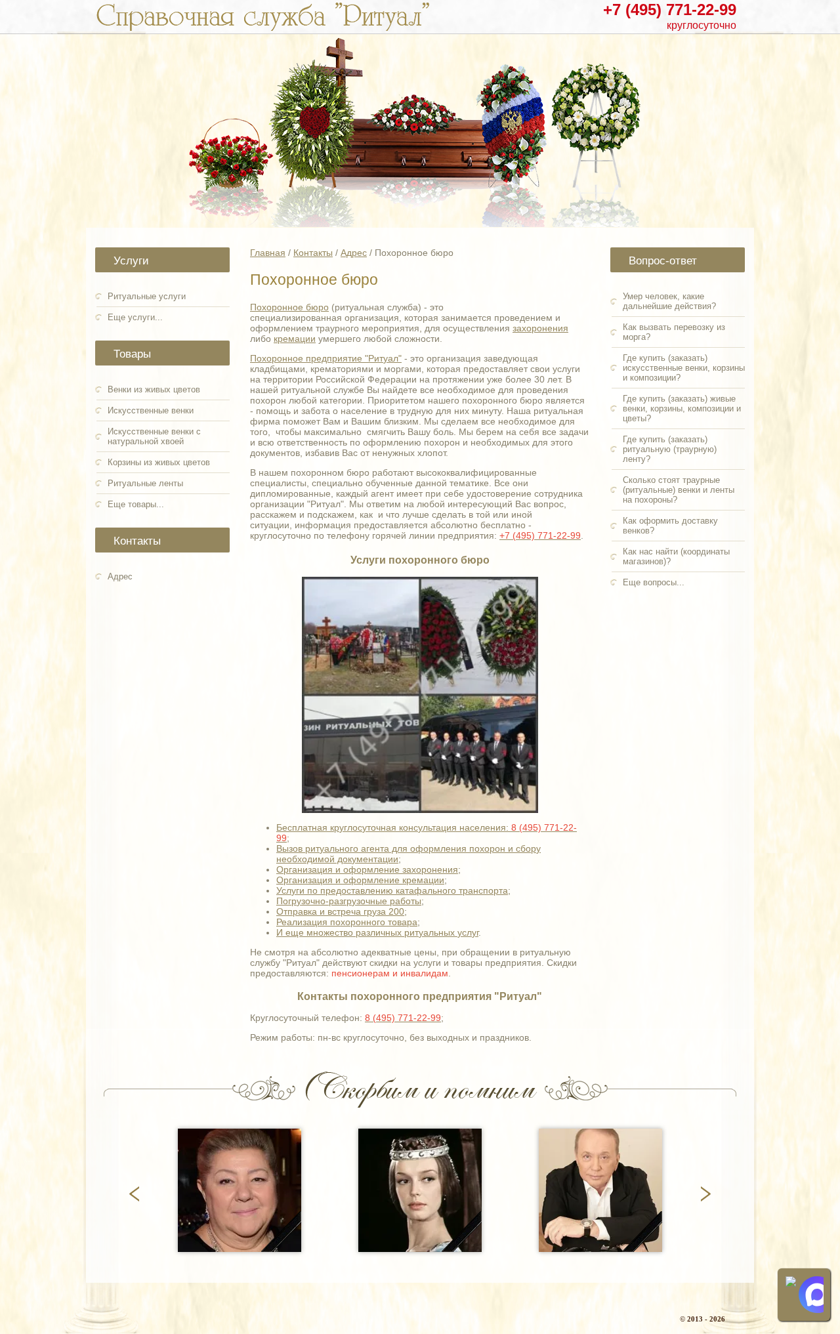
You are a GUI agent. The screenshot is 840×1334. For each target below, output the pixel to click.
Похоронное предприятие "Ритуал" (326, 358)
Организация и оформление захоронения (367, 869)
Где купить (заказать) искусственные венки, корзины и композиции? (684, 368)
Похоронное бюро (289, 307)
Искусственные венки (151, 410)
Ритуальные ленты (145, 483)
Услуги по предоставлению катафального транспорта (392, 890)
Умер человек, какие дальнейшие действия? (669, 301)
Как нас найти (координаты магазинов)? (676, 556)
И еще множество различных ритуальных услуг (377, 932)
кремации (295, 338)
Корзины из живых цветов (159, 462)
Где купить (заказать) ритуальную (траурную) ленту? (670, 449)
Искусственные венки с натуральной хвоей (154, 436)
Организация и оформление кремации (360, 880)
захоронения (540, 328)
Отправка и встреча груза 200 (340, 911)
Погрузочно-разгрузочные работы (348, 901)
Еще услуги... (135, 317)
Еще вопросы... (653, 582)
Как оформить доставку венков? (670, 525)
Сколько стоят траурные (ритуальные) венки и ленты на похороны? (678, 490)
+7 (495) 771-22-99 (669, 9)
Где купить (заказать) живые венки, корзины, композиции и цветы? (682, 408)
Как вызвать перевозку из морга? (674, 332)
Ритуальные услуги (147, 296)
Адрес (120, 576)
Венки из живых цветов (154, 389)
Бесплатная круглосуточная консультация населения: (393, 827)
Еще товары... (136, 504)
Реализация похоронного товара (346, 922)
